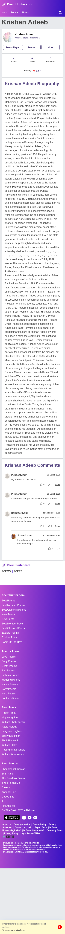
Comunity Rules (54, 830)
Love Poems (9, 656)
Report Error (41, 827)
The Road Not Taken (13, 778)
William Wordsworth (13, 754)
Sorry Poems (9, 689)
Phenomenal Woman (13, 769)
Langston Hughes (11, 731)
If (2, 801)
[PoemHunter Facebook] (24, 818)
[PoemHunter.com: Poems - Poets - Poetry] (17, 4)
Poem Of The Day (12, 642)
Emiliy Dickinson (11, 735)
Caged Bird (8, 796)
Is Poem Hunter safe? (33, 830)
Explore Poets (9, 637)
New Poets (8, 619)
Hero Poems (9, 693)
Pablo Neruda (9, 726)
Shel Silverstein (10, 740)
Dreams (6, 787)
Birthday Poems (10, 675)
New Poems (8, 614)
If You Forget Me (11, 782)
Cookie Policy (39, 824)
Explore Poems (10, 632)
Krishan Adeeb (24, 34)
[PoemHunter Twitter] (30, 818)
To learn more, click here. (13, 930)
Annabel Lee (9, 792)
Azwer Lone (24, 535)
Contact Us (20, 827)
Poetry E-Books (10, 698)
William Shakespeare (14, 722)
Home (5, 12)
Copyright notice (22, 824)
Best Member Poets (13, 623)
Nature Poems (10, 684)
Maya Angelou (10, 717)
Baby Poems (9, 661)
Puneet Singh (19, 475)
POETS (18, 571)
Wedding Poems (11, 679)
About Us (6, 824)
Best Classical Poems (14, 609)
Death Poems (9, 666)
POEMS (6, 571)
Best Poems (8, 600)
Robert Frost (8, 712)
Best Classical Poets (13, 628)
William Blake (9, 745)
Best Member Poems (13, 605)
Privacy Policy (11, 833)
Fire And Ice (8, 805)
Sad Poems (8, 670)
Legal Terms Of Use (30, 833)
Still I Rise (7, 773)
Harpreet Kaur (19, 513)
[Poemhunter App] (12, 817)
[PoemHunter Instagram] (35, 818)
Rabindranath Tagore (13, 749)
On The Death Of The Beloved (18, 810)
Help (30, 827)
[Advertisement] (32, 900)
